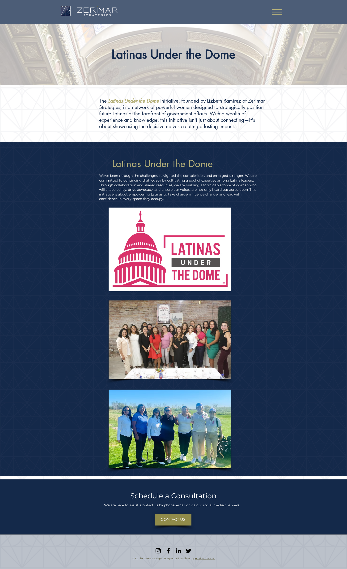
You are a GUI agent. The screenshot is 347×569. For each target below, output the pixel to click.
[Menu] (277, 12)
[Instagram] (158, 550)
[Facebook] (168, 550)
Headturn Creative (205, 558)
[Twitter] (188, 550)
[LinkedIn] (178, 550)
